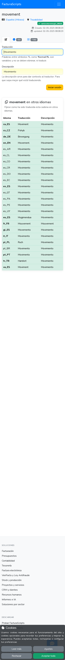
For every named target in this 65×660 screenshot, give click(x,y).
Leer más (16, 649)
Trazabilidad (36, 19)
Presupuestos (9, 556)
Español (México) (15, 19)
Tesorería (6, 565)
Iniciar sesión (54, 87)
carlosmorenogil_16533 (51, 23)
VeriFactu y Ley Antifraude (16, 575)
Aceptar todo (48, 656)
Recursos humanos (12, 594)
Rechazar (16, 656)
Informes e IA (9, 599)
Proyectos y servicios (13, 585)
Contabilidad (8, 560)
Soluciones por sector (13, 604)
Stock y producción (11, 580)
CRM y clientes (10, 590)
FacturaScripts (11, 4)
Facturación (8, 551)
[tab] (6, 39)
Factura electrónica (11, 570)
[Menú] (59, 4)
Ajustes (48, 649)
